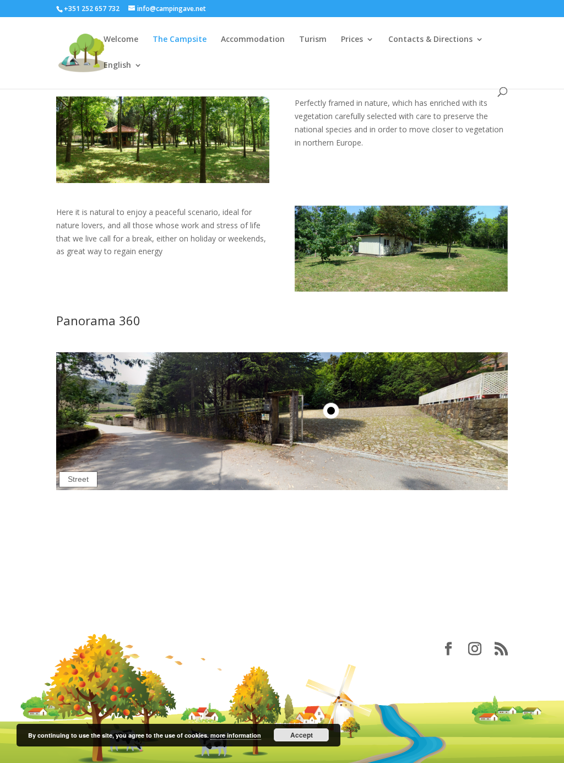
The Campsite (180, 39)
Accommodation (253, 39)
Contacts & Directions (430, 39)
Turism (313, 39)
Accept (301, 735)
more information (235, 735)
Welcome (121, 39)
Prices (352, 39)
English (117, 65)
